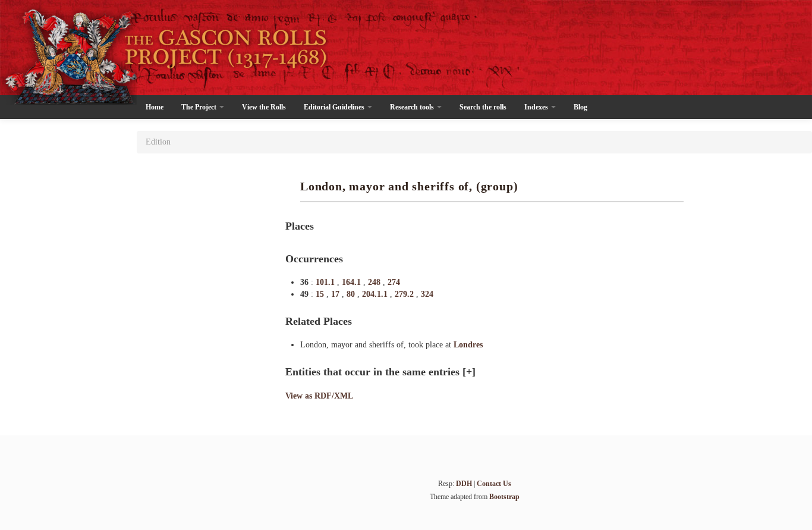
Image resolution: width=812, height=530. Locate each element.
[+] (469, 372)
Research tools (413, 107)
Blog (580, 107)
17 (336, 294)
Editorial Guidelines (335, 107)
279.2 (405, 294)
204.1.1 (376, 294)
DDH (464, 483)
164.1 (352, 282)
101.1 (326, 282)
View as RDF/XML (319, 395)
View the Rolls (264, 107)
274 (394, 282)
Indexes (537, 107)
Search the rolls (482, 107)
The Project (199, 107)
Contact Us (494, 483)
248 (375, 282)
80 (352, 294)
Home (154, 107)
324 (427, 294)
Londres (468, 344)
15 (321, 294)
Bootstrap (504, 497)
